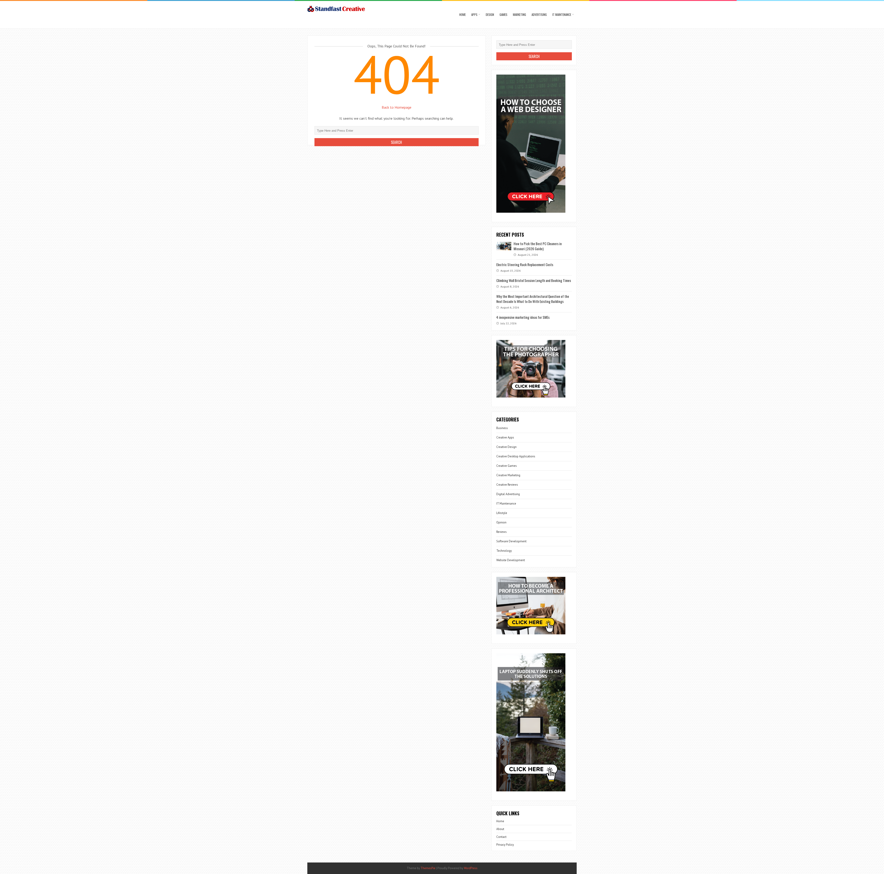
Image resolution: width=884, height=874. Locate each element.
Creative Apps (505, 437)
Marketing (519, 14)
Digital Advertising (508, 494)
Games (503, 14)
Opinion (501, 522)
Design (490, 14)
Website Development (510, 560)
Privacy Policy (505, 845)
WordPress (470, 868)
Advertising (539, 14)
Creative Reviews (507, 485)
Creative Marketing (508, 475)
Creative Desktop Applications (515, 456)
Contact (501, 837)
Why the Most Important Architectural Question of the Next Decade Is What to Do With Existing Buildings (532, 299)
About (500, 829)
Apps (474, 14)
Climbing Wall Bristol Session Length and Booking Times (533, 280)
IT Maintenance (561, 14)
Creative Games (506, 466)
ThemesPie (428, 868)
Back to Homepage (396, 107)
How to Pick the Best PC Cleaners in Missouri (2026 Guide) (538, 246)
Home (462, 14)
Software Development (511, 541)
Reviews (501, 532)
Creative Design (506, 447)
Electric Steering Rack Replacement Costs (524, 264)
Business (502, 428)
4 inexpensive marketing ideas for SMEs (523, 317)
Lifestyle (501, 513)
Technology (504, 551)
